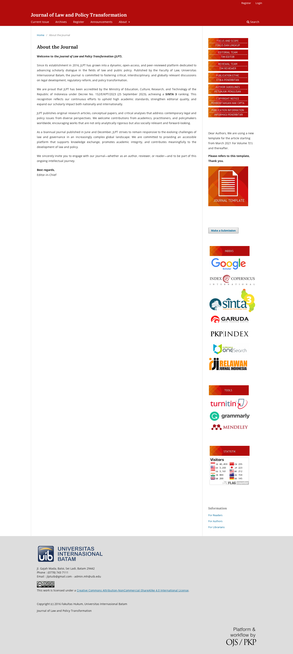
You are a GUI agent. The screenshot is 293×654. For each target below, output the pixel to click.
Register (78, 22)
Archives (61, 22)
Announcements (101, 22)
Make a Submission (223, 230)
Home (40, 35)
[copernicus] (232, 285)
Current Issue (40, 22)
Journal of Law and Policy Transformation (79, 15)
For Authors (215, 521)
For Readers (215, 515)
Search (254, 22)
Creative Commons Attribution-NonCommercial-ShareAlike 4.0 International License (133, 590)
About (123, 22)
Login (259, 3)
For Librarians (216, 527)
